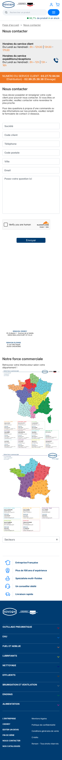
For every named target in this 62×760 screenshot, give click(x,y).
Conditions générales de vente (45, 731)
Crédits (35, 737)
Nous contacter (32, 25)
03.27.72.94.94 (50, 76)
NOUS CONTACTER (11, 740)
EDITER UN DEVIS (11, 729)
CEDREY (6, 724)
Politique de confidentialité (43, 725)
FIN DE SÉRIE (8, 735)
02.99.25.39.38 (34, 79)
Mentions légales (39, 718)
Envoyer (31, 240)
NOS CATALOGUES (11, 746)
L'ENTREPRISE (9, 718)
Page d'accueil (10, 25)
